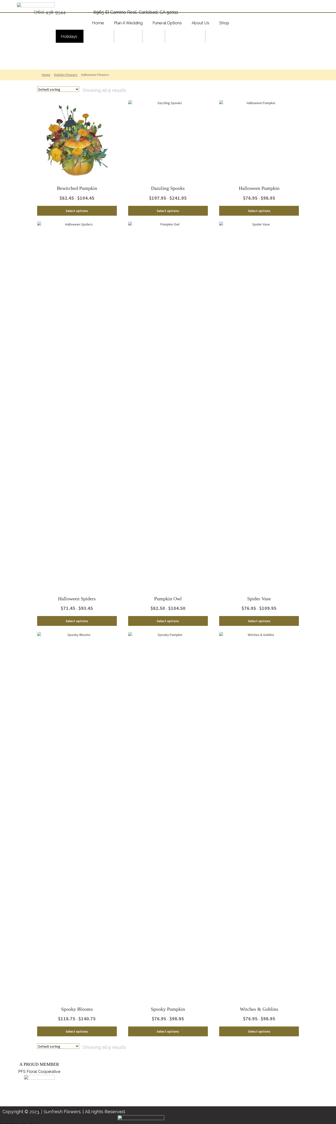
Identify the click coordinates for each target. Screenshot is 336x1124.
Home (46, 74)
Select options (77, 211)
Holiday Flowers (65, 74)
